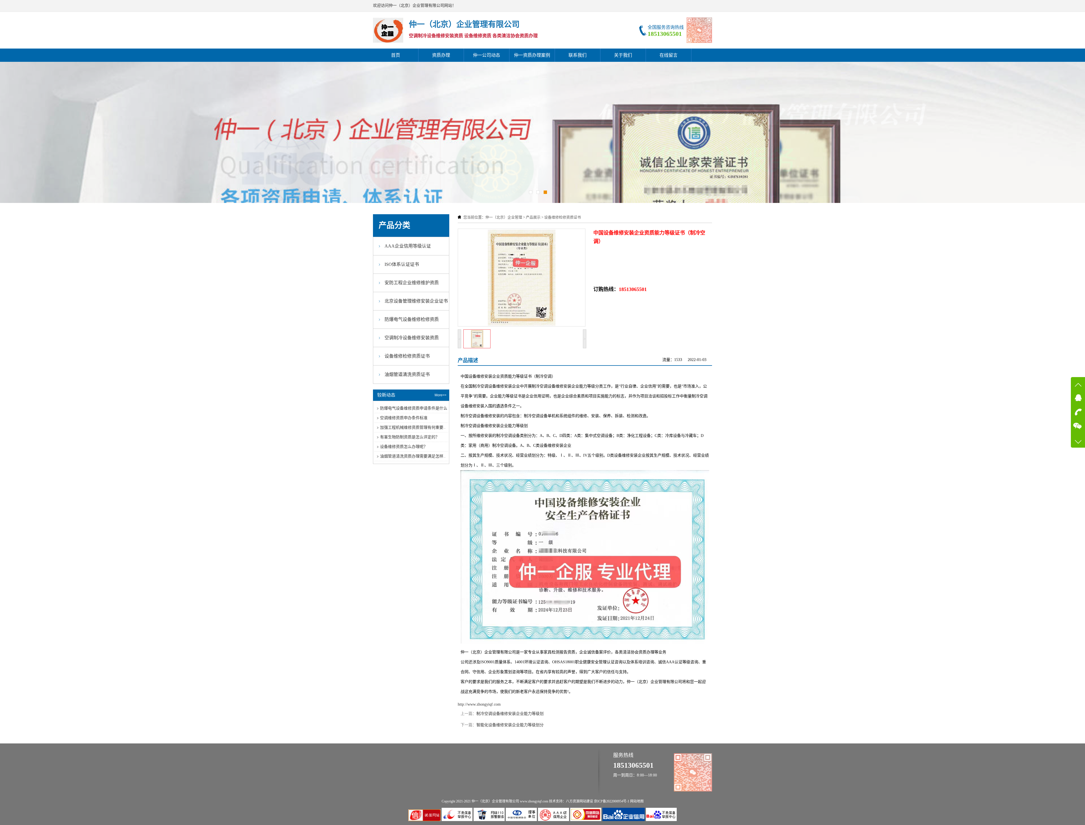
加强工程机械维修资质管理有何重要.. (413, 427)
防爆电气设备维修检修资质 (412, 319)
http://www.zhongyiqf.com (479, 704)
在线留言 (668, 55)
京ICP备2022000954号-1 (611, 801)
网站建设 (586, 801)
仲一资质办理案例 (532, 55)
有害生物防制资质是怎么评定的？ (409, 437)
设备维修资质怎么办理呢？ (404, 447)
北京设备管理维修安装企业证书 (416, 301)
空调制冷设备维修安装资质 (412, 337)
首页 (395, 55)
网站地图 (637, 801)
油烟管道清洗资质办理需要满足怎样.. (413, 456)
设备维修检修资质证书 (562, 217)
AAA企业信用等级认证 (408, 246)
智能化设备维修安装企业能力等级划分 (510, 725)
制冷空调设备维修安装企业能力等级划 (510, 714)
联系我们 (577, 55)
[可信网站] (586, 820)
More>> (440, 395)
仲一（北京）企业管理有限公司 (495, 801)
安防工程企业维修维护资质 (412, 282)
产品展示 (533, 217)
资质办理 (441, 55)
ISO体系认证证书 (402, 264)
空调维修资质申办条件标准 (404, 418)
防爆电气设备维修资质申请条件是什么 (413, 408)
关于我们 (623, 55)
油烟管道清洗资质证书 (407, 374)
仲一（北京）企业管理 (503, 217)
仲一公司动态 (486, 55)
